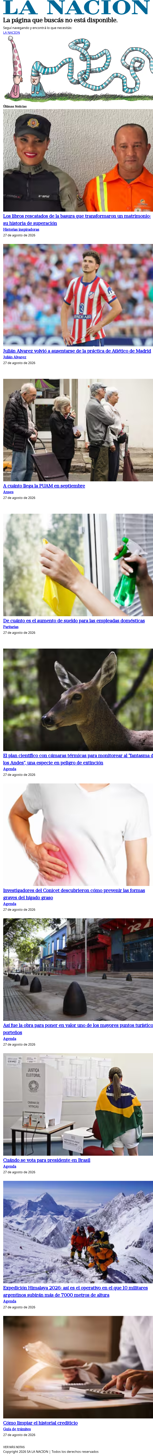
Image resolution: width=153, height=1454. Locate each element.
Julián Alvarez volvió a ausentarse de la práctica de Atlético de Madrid (77, 351)
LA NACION (11, 32)
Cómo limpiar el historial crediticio (40, 1423)
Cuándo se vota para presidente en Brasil (46, 1160)
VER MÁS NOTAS (14, 1447)
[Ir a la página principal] (76, 13)
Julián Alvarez (14, 357)
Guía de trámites (17, 1429)
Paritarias (11, 627)
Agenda (9, 769)
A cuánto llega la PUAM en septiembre (44, 486)
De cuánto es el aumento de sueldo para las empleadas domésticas (74, 621)
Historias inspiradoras (21, 230)
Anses (8, 492)
